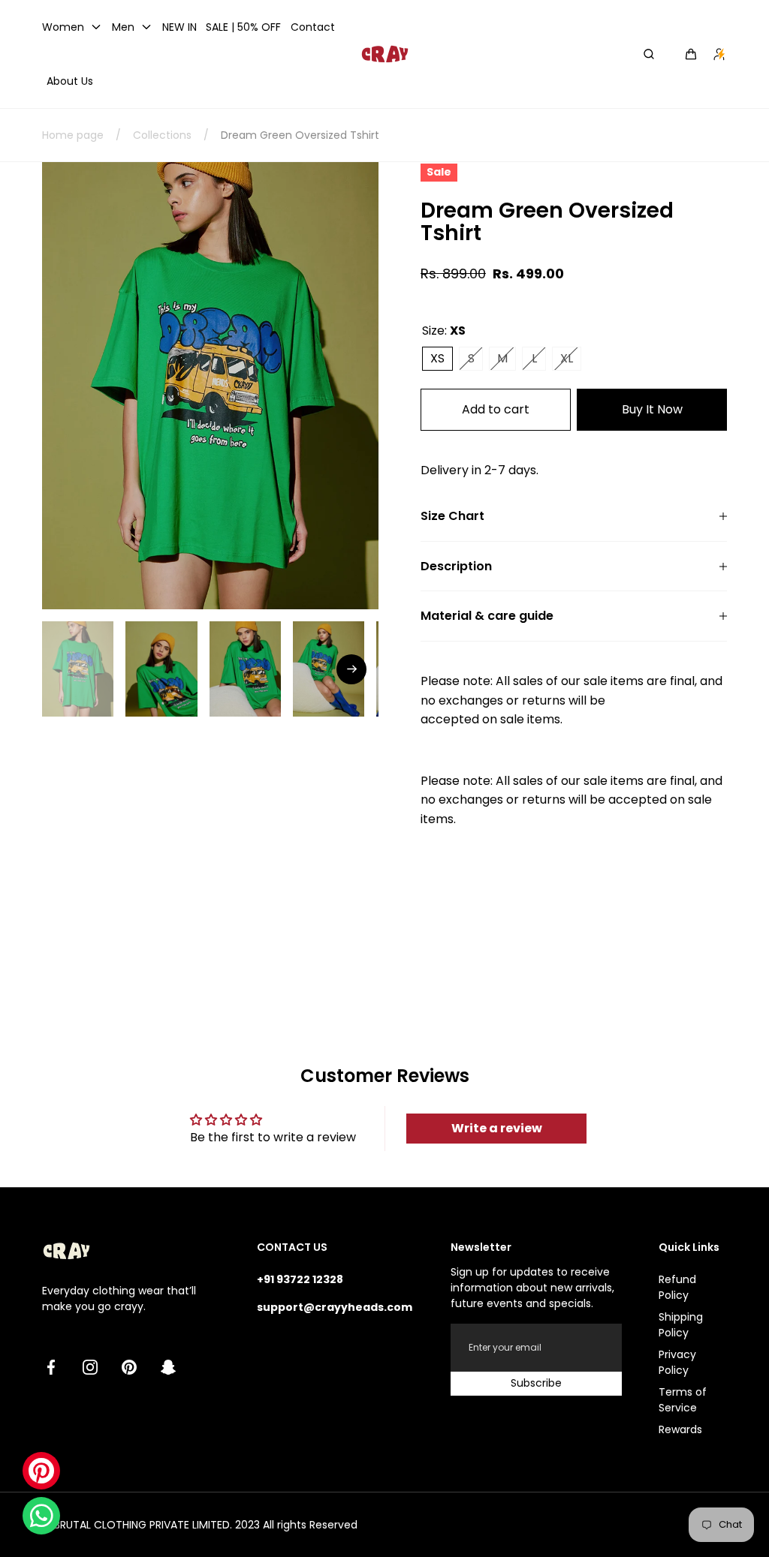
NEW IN (179, 27)
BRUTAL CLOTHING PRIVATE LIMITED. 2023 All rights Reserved (205, 1524)
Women (63, 27)
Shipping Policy (681, 1324)
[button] (691, 54)
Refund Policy (677, 1287)
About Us (70, 81)
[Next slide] (351, 669)
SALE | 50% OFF (243, 27)
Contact (313, 27)
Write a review (496, 1128)
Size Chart (452, 516)
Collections (162, 135)
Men (123, 27)
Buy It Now (652, 409)
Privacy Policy (677, 1362)
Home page (73, 135)
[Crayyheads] (384, 54)
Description (456, 566)
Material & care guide (487, 616)
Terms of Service (683, 1399)
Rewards (680, 1429)
